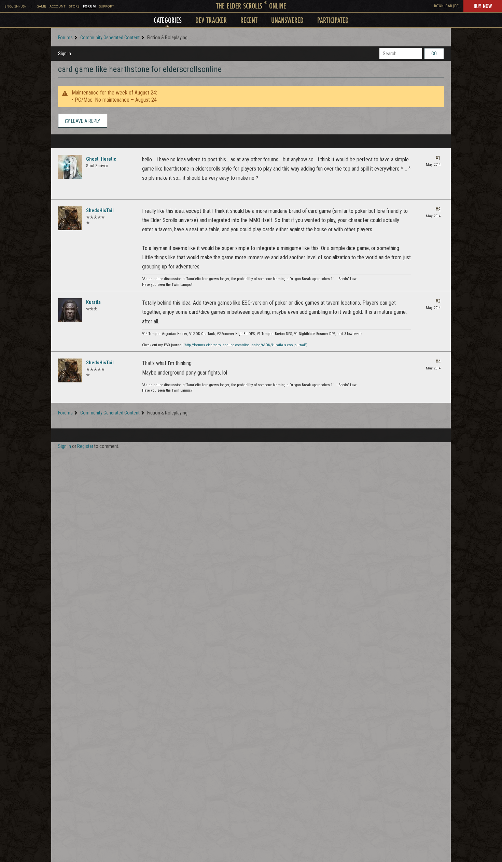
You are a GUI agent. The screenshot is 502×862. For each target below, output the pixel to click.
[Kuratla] (70, 310)
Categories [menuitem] (168, 20)
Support (106, 6)
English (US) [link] (15, 6)
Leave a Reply (85, 121)
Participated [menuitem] (333, 20)
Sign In (64, 53)
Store (74, 6)
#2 (438, 209)
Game (41, 6)
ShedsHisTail (100, 210)
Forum (89, 6)
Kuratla (93, 302)
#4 (438, 361)
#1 (438, 158)
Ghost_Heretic (101, 159)
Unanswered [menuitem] (287, 20)
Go (434, 53)
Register (85, 446)
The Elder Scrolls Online (251, 5)
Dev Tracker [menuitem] (211, 20)
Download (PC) (447, 6)
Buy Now (483, 5)
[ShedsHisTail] (70, 218)
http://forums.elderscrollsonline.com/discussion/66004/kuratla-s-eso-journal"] (246, 345)
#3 (438, 301)
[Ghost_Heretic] (70, 167)
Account (58, 6)
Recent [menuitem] (248, 20)
